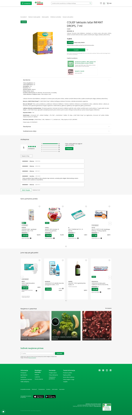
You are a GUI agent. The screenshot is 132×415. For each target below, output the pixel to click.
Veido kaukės (55, 389)
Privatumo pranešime (32, 357)
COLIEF (68, 29)
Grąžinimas (23, 377)
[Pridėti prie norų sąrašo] (87, 49)
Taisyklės (65, 381)
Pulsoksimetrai (41, 389)
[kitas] (109, 223)
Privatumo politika (67, 372)
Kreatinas (48, 389)
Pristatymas (23, 372)
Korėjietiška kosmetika (25, 389)
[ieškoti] (90, 3)
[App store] (38, 396)
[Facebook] (99, 371)
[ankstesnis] (22, 223)
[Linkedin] (110, 371)
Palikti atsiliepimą (25, 381)
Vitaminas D (34, 389)
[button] (24, 22)
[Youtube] (107, 371)
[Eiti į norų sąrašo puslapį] (101, 3)
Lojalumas (37, 377)
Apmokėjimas (24, 375)
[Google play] (50, 396)
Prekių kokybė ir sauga (68, 379)
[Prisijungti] (104, 3)
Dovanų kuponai (39, 379)
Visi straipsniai (108, 308)
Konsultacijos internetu (26, 379)
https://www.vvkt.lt (97, 406)
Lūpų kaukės (61, 389)
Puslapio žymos (53, 372)
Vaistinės (37, 374)
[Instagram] (103, 371)
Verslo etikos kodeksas (68, 377)
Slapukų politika (67, 375)
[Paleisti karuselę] (66, 246)
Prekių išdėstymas (53, 375)
